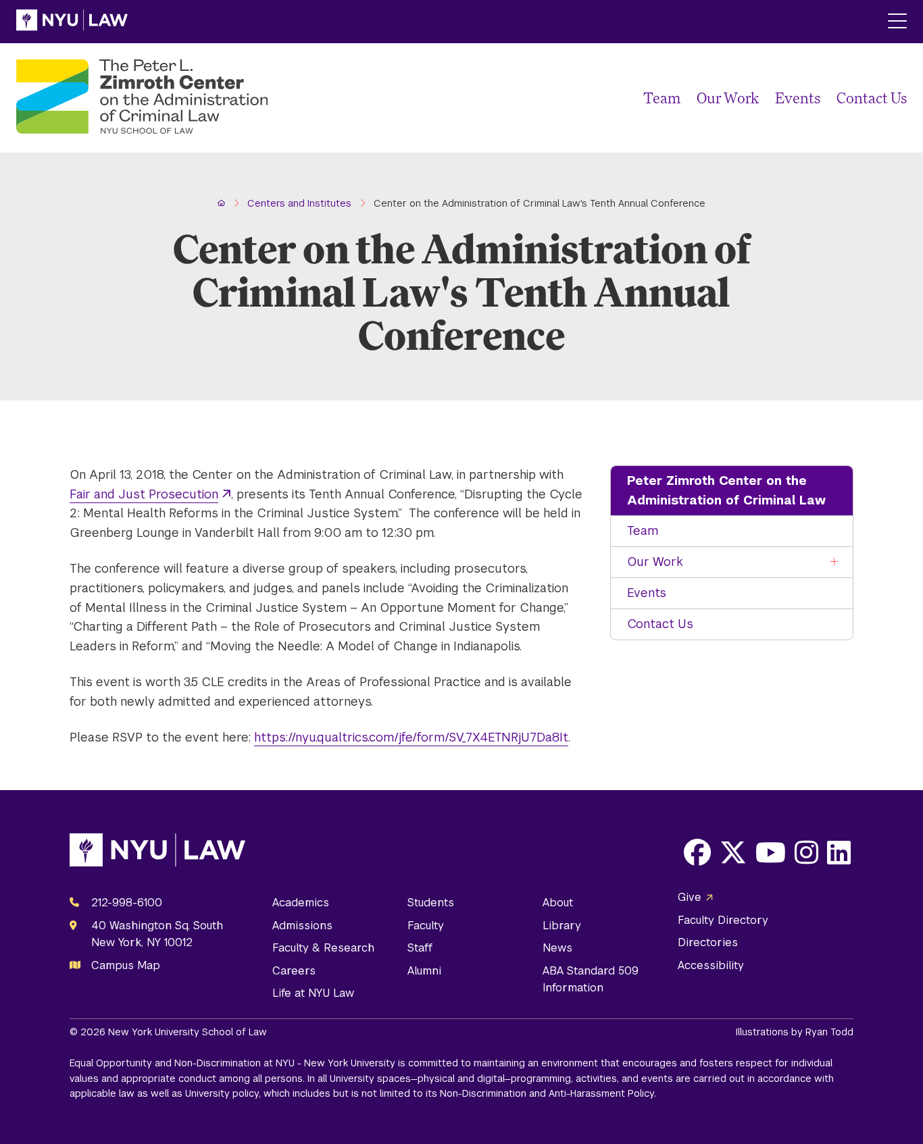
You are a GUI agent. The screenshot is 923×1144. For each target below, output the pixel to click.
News (557, 948)
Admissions (302, 925)
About (558, 902)
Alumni (424, 971)
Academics (300, 902)
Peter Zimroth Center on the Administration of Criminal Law (726, 490)
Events (797, 97)
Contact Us (872, 97)
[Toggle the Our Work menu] (834, 562)
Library (562, 925)
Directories (708, 942)
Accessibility (711, 965)
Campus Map (125, 965)
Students (430, 902)
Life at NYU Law (313, 993)
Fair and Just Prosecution (144, 494)
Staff (419, 948)
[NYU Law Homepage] (72, 21)
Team (661, 97)
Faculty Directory (723, 920)
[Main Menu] (897, 21)
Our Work (728, 97)
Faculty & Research (323, 948)
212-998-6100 (126, 902)
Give (689, 897)
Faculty (425, 925)
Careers (294, 971)
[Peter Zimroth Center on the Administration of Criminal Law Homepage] (142, 97)
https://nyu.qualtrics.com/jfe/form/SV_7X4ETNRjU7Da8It (411, 737)
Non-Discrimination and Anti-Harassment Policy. (548, 1093)
